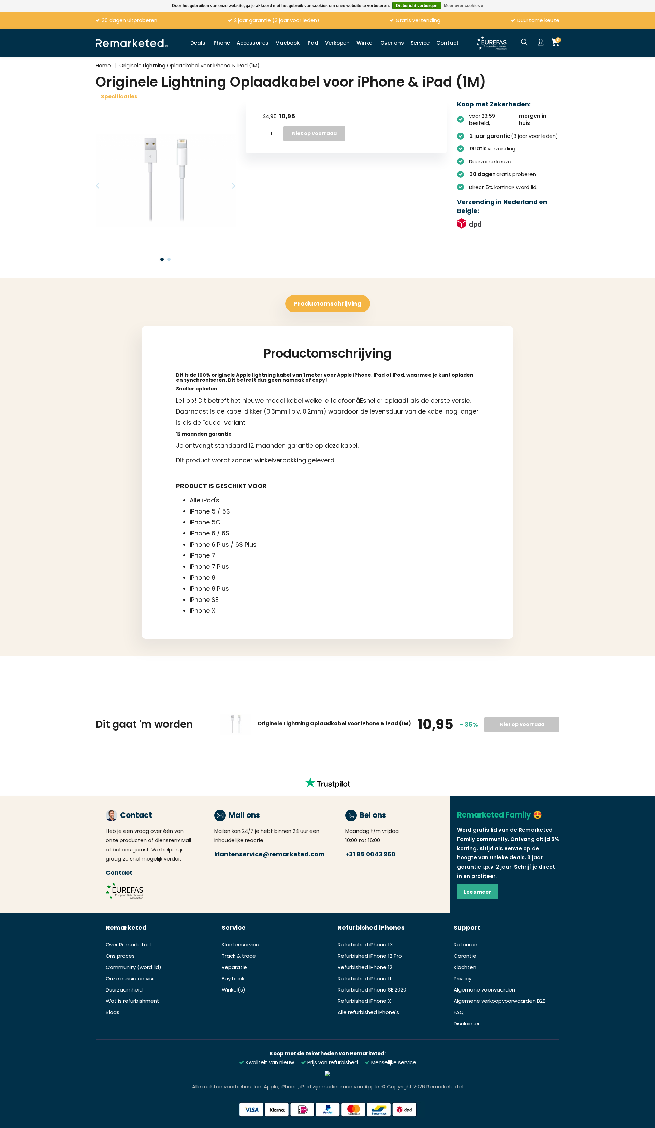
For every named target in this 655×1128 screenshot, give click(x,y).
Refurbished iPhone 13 (365, 944)
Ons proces (120, 955)
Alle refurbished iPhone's (368, 1012)
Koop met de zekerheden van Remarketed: (328, 1053)
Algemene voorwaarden (484, 989)
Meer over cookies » (463, 5)
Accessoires (252, 42)
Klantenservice (240, 944)
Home (103, 65)
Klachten (465, 967)
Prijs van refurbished (332, 1062)
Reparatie (234, 967)
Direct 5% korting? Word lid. (503, 187)
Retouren (465, 944)
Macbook (287, 42)
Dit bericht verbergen (416, 5)
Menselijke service (393, 1062)
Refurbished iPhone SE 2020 (372, 989)
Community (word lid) (133, 967)
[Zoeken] (524, 42)
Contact (447, 42)
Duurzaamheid (124, 989)
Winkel (365, 42)
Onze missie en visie (131, 978)
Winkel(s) (233, 989)
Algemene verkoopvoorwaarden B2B (500, 1000)
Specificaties (119, 96)
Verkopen (337, 42)
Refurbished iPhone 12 (365, 967)
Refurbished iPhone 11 (364, 978)
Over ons (392, 42)
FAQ (459, 1012)
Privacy (462, 978)
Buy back (233, 978)
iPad (312, 42)
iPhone (221, 42)
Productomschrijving (328, 303)
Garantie (465, 955)
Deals (197, 42)
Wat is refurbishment (132, 1000)
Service (420, 42)
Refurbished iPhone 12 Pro (370, 955)
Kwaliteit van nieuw (269, 1062)
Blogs (112, 1012)
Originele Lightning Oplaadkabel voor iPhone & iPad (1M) (189, 65)
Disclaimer (467, 1023)
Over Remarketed (128, 944)
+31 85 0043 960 (370, 854)
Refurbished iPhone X (364, 1000)
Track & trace (239, 955)
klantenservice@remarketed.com (269, 854)
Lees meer (477, 891)
